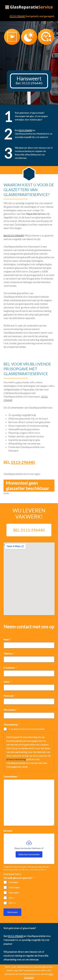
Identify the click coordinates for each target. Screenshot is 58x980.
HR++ (12, 897)
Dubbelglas (14, 887)
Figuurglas (14, 892)
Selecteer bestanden (29, 854)
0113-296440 (17, 16)
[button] (25, 54)
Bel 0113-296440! (14, 235)
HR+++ (12, 903)
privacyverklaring (16, 759)
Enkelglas (13, 882)
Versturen (12, 912)
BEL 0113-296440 (29, 530)
